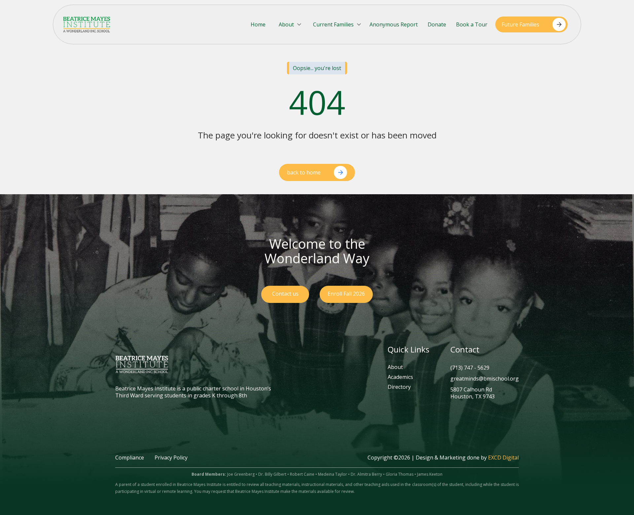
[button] (290, 24)
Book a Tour (471, 24)
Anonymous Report (394, 24)
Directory (399, 387)
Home (258, 24)
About (395, 367)
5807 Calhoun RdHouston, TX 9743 (472, 393)
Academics (400, 377)
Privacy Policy (171, 457)
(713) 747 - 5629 (469, 367)
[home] (86, 24)
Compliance (129, 457)
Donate (437, 24)
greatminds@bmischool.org (484, 378)
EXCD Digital (503, 457)
